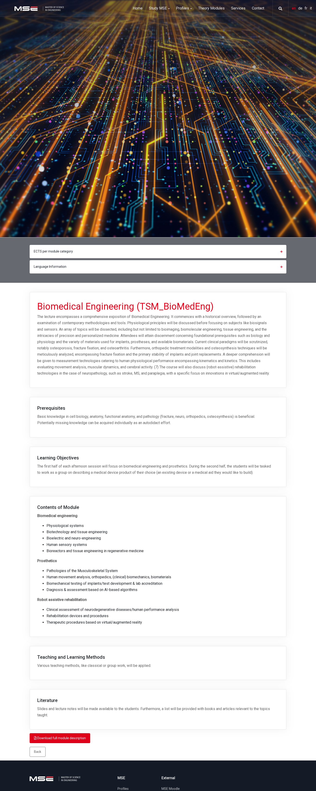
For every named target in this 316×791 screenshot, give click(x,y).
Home (138, 8)
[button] (279, 8)
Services (238, 8)
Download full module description (61, 738)
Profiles (183, 8)
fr (306, 8)
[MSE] (38, 8)
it (311, 8)
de (300, 8)
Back (37, 752)
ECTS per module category (53, 251)
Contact (258, 8)
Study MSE (158, 8)
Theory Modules (211, 8)
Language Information (50, 266)
